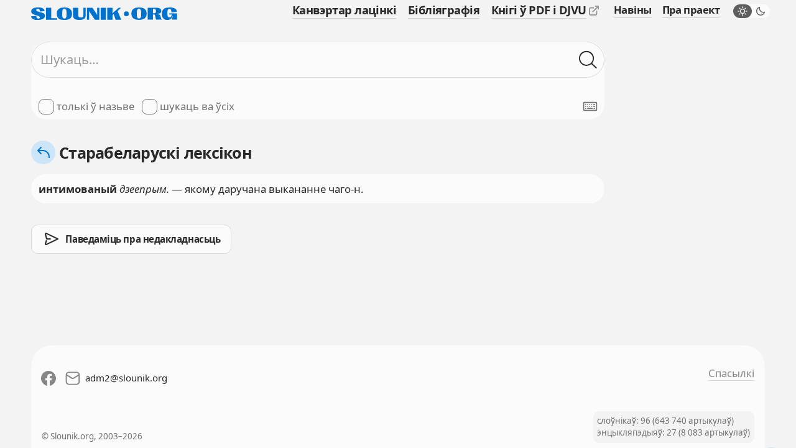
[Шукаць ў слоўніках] (588, 59)
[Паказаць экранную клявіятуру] (590, 106)
